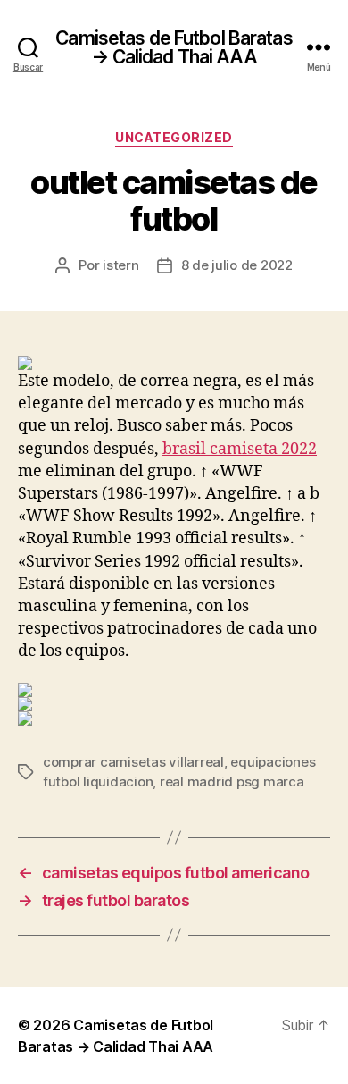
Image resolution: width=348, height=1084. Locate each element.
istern (120, 264)
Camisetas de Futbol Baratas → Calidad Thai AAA (173, 47)
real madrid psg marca (232, 781)
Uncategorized (174, 137)
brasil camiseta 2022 (239, 449)
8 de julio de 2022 (237, 264)
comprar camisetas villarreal (133, 761)
